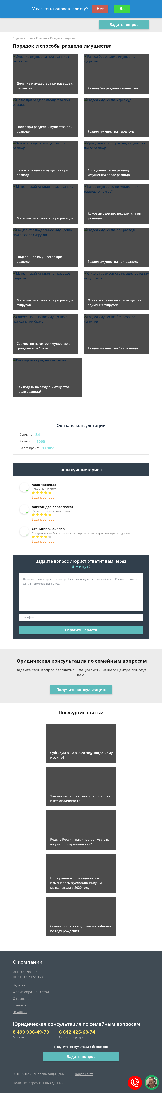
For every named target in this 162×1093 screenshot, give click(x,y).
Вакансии (20, 1012)
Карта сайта (84, 1074)
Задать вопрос (124, 24)
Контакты (20, 1005)
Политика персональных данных (38, 1083)
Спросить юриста (81, 629)
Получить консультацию (81, 689)
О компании (22, 998)
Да (122, 8)
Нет (100, 8)
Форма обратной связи (31, 992)
